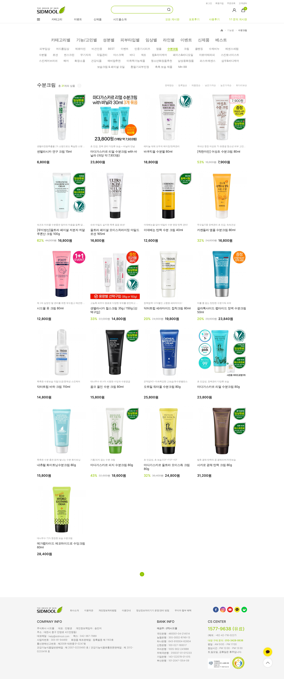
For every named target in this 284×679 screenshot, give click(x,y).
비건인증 (97, 48)
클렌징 (199, 48)
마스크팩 (118, 54)
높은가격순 (225, 85)
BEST (111, 48)
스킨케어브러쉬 (48, 60)
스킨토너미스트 (230, 54)
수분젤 (43, 54)
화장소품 (80, 60)
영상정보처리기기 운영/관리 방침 (152, 610)
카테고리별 (60, 40)
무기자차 (85, 54)
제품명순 (196, 85)
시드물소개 (120, 19)
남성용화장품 (186, 60)
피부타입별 (130, 40)
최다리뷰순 (241, 85)
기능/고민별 (86, 40)
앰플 (159, 48)
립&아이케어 (159, 54)
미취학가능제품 (136, 60)
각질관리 (102, 54)
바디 (132, 54)
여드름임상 (62, 48)
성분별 (108, 40)
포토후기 (194, 19)
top (267, 662)
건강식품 (96, 60)
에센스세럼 (231, 48)
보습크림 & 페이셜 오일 (111, 66)
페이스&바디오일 (183, 54)
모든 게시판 (172, 19)
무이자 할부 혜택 (183, 610)
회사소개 (74, 610)
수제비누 (214, 48)
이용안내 (126, 610)
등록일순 (182, 85)
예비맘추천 (114, 60)
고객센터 (243, 3)
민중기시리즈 (142, 48)
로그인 (209, 3)
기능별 (230, 30)
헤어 (66, 60)
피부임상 (44, 48)
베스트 (221, 40)
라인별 (169, 40)
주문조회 (231, 3)
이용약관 (88, 610)
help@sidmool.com (59, 636)
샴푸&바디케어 (230, 60)
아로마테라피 (207, 54)
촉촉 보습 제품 (163, 66)
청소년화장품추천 (161, 60)
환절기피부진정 (140, 66)
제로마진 (80, 48)
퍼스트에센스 (208, 60)
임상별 (151, 40)
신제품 (98, 19)
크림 (186, 48)
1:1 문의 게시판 (238, 19)
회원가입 (219, 3)
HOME (222, 30)
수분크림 (242, 30)
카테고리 (57, 19)
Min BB (182, 66)
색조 (143, 54)
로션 (55, 54)
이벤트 (78, 19)
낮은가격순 (210, 85)
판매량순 (169, 85)
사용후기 (214, 19)
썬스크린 (69, 54)
